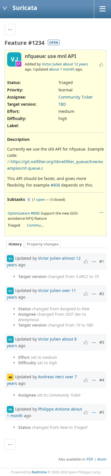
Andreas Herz (51, 376)
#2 (101, 293)
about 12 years (75, 64)
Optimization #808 (23, 213)
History (15, 244)
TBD (62, 104)
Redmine (39, 472)
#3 (101, 342)
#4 (101, 380)
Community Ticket (75, 97)
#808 (55, 185)
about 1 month (62, 69)
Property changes (43, 244)
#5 (101, 412)
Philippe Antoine (54, 409)
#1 (101, 261)
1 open (39, 199)
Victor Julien (52, 64)
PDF (90, 459)
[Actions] (101, 212)
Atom (101, 459)
